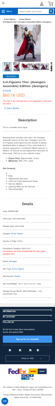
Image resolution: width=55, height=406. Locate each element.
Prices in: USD (27, 358)
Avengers (13, 261)
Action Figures (10, 19)
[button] (47, 29)
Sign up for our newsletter (27, 339)
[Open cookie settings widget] (4, 401)
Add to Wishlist (13, 108)
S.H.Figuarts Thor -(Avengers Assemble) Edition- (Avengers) (27, 22)
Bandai (8, 90)
